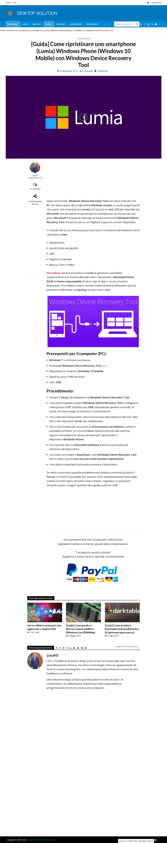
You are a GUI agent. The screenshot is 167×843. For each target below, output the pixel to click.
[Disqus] (83, 729)
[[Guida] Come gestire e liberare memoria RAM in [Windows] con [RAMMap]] (83, 612)
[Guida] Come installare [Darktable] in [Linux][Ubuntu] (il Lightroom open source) (122, 629)
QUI (104, 365)
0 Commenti (87, 71)
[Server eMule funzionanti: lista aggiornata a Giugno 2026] (44, 612)
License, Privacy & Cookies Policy (41, 840)
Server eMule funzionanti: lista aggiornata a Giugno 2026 (44, 627)
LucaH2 (35, 175)
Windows (12, 24)
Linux (25, 24)
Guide (48, 24)
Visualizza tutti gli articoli (127, 647)
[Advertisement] (93, 181)
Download (75, 24)
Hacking (60, 24)
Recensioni (92, 24)
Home (8, 2)
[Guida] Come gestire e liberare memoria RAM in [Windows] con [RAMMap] (80, 629)
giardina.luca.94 (36, 178)
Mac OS (36, 24)
